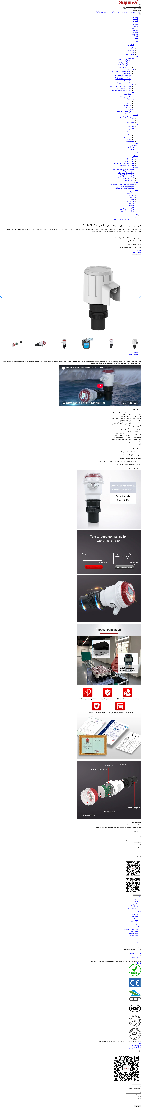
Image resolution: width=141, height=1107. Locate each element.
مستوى (132, 84)
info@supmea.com (135, 851)
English (135, 17)
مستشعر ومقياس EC (125, 73)
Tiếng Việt (135, 28)
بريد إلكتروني (136, 252)
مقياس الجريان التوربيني (124, 64)
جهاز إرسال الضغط (98, 12)
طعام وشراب (130, 119)
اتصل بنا (135, 153)
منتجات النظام (130, 100)
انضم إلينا (131, 52)
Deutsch (135, 23)
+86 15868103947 (135, 957)
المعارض (135, 143)
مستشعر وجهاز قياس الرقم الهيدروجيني (115, 12)
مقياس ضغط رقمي (126, 98)
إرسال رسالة (137, 842)
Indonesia (135, 32)
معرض (132, 149)
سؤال (138, 250)
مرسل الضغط (127, 94)
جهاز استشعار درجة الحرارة (123, 111)
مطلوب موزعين (130, 141)
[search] (140, 6)
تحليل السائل (131, 69)
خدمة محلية (131, 126)
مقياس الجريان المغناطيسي (133, 12)
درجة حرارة (131, 109)
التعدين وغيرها (130, 122)
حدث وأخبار (134, 145)
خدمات (136, 124)
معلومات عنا (134, 43)
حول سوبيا (139, 896)
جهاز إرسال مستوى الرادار (124, 88)
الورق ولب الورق (129, 120)
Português (134, 34)
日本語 (136, 36)
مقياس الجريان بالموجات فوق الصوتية (121, 66)
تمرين (132, 151)
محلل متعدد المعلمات (125, 81)
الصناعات (135, 115)
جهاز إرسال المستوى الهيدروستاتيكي (121, 90)
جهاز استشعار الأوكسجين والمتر (122, 75)
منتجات (136, 56)
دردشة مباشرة (136, 254)
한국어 (136, 26)
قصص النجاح (131, 50)
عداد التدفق (131, 58)
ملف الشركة (131, 45)
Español (135, 21)
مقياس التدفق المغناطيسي (124, 60)
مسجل (129, 101)
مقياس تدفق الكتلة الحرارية (123, 67)
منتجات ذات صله (133, 354)
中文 (136, 38)
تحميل (132, 128)
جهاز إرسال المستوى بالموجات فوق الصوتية (119, 86)
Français (135, 25)
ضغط (132, 92)
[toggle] (140, 4)
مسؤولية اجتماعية (129, 54)
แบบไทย (135, 30)
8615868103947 (136, 859)
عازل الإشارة (127, 105)
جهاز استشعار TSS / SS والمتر (123, 79)
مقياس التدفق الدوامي (125, 62)
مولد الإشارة (128, 107)
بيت (137, 41)
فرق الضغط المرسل (125, 96)
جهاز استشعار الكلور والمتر (124, 83)
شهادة (132, 49)
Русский (135, 19)
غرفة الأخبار (131, 147)
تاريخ (133, 47)
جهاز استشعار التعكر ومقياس (123, 77)
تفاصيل (136, 352)
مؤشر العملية (127, 103)
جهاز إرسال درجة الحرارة (124, 113)
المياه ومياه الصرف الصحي (127, 117)
